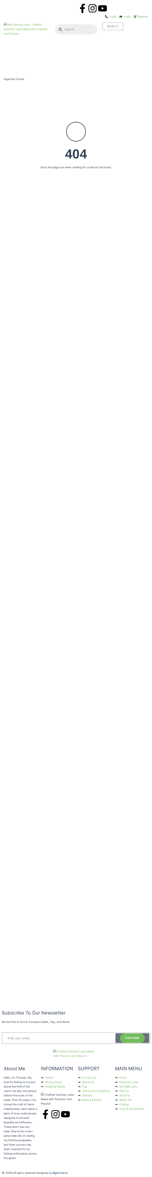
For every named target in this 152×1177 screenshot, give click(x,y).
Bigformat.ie (60, 1173)
